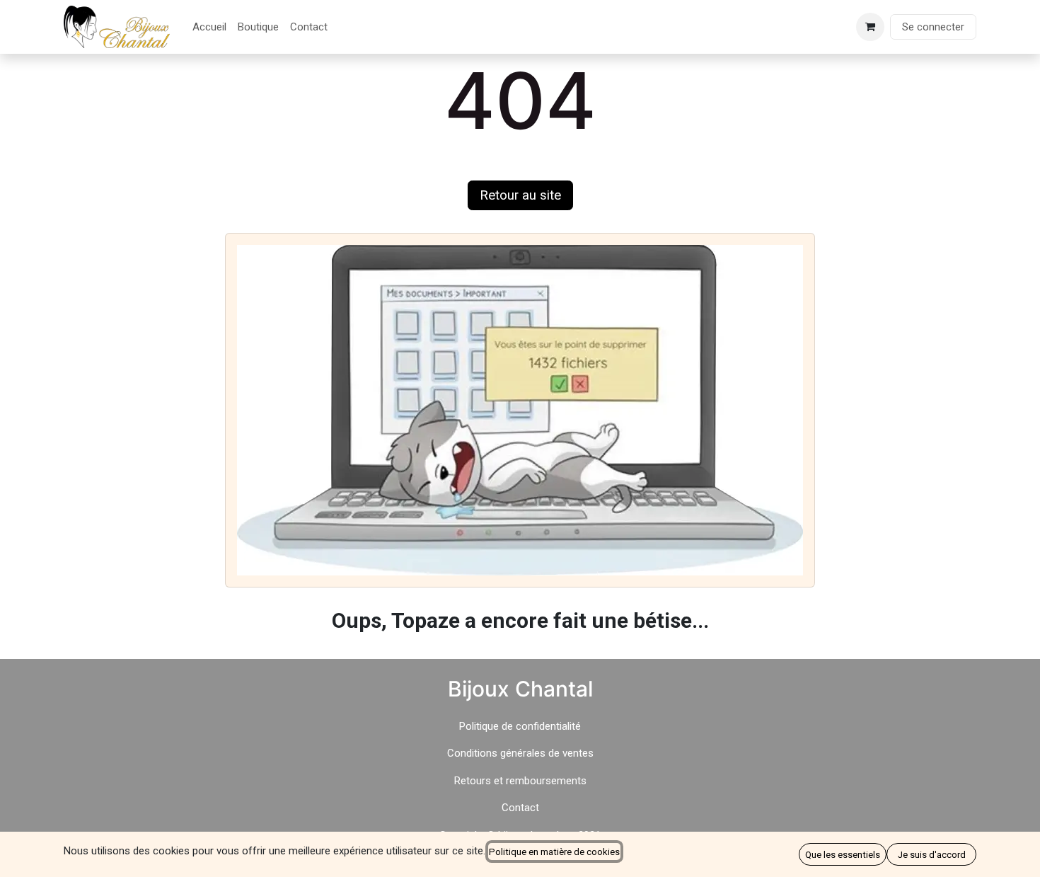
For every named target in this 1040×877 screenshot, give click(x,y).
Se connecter (933, 27)
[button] (842, 854)
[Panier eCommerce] (870, 27)
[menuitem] (209, 27)
